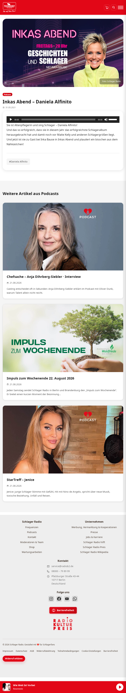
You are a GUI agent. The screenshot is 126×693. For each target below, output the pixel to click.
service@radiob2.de (62, 566)
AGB (32, 651)
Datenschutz (21, 651)
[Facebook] (59, 599)
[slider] (113, 119)
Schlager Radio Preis (94, 547)
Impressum (8, 651)
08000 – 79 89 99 (61, 571)
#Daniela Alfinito (18, 161)
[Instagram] (51, 599)
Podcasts (32, 532)
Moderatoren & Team (31, 542)
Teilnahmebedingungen (68, 651)
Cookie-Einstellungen (91, 651)
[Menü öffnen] (120, 7)
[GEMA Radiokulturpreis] (63, 623)
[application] (63, 119)
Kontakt (32, 537)
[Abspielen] (119, 687)
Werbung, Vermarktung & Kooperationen (94, 527)
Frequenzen (31, 527)
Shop (32, 547)
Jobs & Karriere (94, 537)
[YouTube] (67, 599)
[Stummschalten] (106, 119)
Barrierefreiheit (65, 610)
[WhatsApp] (75, 599)
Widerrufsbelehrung (46, 651)
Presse (94, 532)
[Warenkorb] (107, 7)
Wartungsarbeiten (32, 552)
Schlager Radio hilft (94, 542)
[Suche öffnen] (113, 7)
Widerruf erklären (14, 658)
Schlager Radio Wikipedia (94, 552)
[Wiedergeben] (10, 119)
